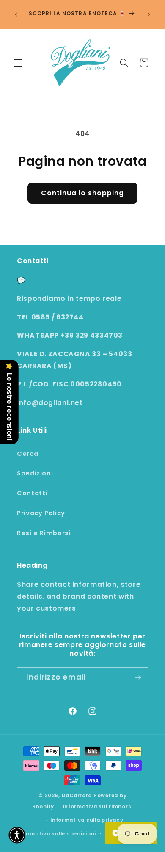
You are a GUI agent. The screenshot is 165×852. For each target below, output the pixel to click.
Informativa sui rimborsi (98, 806)
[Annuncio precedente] (16, 14)
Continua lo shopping (82, 193)
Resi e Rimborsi (44, 533)
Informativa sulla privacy (86, 820)
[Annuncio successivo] (149, 14)
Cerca (27, 454)
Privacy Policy (41, 513)
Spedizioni (35, 473)
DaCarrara (77, 795)
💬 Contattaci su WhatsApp (68, 280)
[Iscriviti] (138, 677)
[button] (18, 62)
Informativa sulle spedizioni (56, 833)
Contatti (32, 493)
